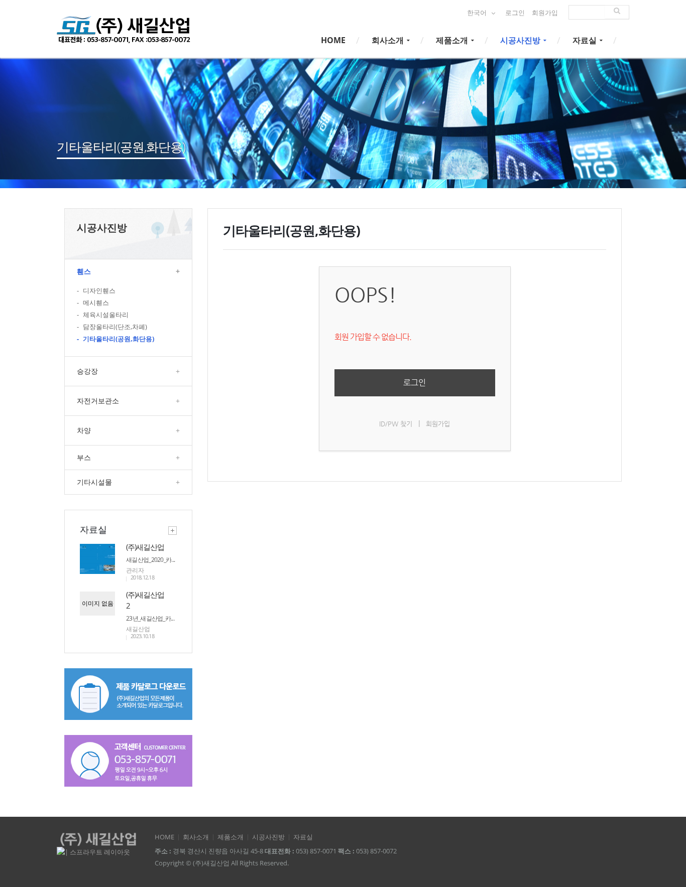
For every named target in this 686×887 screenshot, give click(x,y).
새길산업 (138, 629)
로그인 (515, 13)
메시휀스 (93, 303)
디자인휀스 (96, 290)
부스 (128, 457)
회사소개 (389, 40)
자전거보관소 (128, 400)
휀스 (128, 271)
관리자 (135, 570)
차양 (128, 430)
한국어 (477, 13)
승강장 (128, 371)
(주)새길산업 (145, 547)
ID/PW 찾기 (395, 423)
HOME (333, 40)
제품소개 (453, 40)
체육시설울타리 (103, 315)
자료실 (586, 40)
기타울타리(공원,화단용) (115, 339)
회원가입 (545, 13)
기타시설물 (128, 482)
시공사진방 (521, 40)
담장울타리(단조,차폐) (112, 327)
